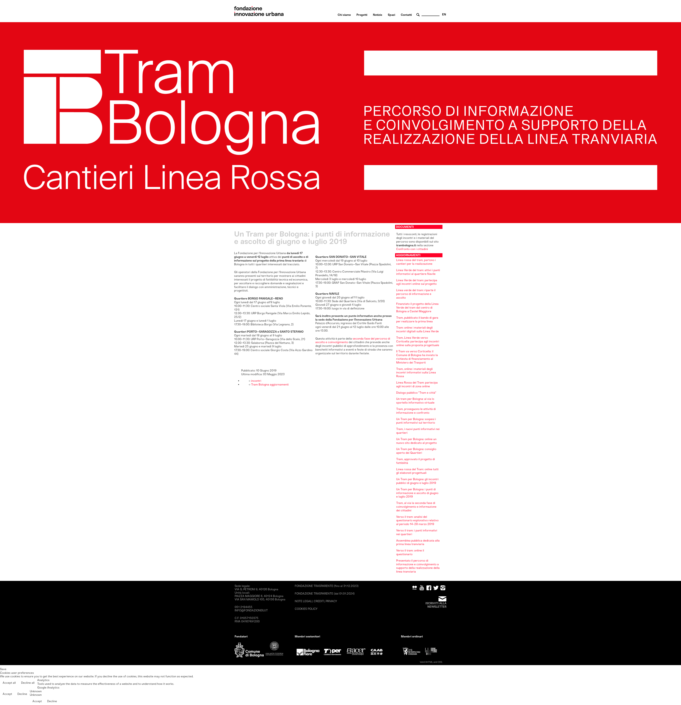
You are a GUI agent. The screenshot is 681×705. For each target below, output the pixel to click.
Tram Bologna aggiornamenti (269, 384)
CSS (440, 662)
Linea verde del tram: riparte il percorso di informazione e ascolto (416, 293)
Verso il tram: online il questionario (410, 552)
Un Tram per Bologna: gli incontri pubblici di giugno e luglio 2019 (417, 481)
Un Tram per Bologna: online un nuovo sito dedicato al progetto (416, 441)
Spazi (391, 14)
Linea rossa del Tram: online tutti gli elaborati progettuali (417, 471)
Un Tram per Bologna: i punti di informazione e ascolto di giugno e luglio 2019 (417, 493)
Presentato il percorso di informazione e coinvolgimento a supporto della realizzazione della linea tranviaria (418, 566)
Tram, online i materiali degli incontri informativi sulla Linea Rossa (416, 372)
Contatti (406, 14)
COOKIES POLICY (306, 608)
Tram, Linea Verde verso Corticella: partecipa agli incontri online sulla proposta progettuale (417, 341)
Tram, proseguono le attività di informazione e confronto (416, 410)
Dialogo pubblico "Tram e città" (416, 392)
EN (444, 14)
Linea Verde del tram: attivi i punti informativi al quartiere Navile (418, 272)
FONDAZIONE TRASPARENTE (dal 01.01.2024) (325, 593)
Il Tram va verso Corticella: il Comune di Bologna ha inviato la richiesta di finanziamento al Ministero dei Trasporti (417, 357)
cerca (418, 14)
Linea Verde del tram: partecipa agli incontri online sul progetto (416, 282)
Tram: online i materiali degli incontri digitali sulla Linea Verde (417, 329)
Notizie (377, 14)
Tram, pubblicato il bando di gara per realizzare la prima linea (417, 319)
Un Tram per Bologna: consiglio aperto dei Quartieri (416, 450)
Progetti (361, 14)
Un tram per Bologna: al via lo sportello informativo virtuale (415, 400)
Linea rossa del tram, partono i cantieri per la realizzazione (416, 261)
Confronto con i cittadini (412, 249)
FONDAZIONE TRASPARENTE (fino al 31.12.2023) (327, 586)
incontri (255, 380)
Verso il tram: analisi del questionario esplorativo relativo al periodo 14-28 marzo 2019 (417, 520)
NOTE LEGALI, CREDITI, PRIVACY (316, 601)
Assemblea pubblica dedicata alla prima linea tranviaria (418, 542)
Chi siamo (344, 14)
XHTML (429, 662)
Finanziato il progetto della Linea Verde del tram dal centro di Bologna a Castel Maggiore (417, 307)
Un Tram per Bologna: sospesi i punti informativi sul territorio (416, 420)
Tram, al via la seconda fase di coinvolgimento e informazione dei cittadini (416, 506)
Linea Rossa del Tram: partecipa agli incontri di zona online (417, 384)
